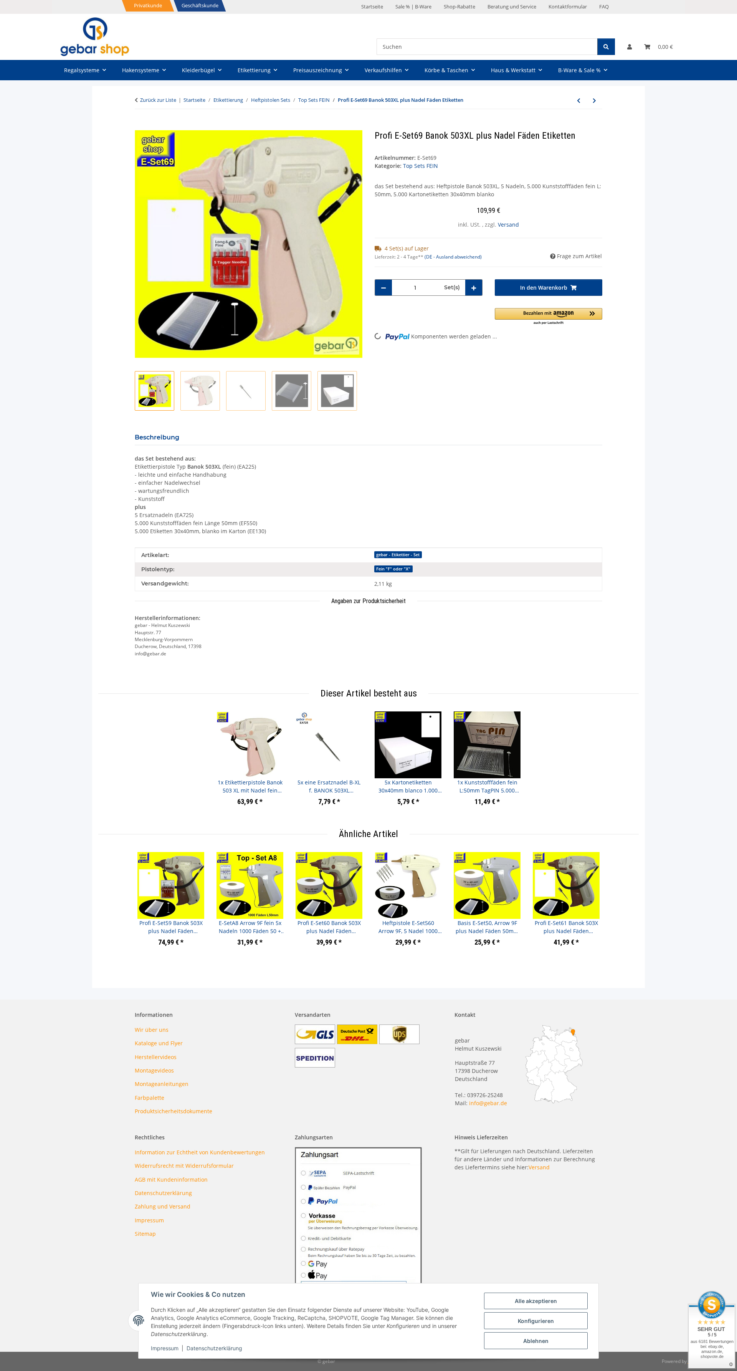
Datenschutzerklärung (214, 1348)
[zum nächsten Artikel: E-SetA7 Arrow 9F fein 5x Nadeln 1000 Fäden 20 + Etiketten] (594, 100)
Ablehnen (536, 1341)
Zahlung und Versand (162, 1206)
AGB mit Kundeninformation (171, 1179)
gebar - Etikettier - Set (398, 554)
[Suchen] (606, 46)
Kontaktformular (568, 6)
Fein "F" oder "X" (393, 569)
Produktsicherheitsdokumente (173, 1111)
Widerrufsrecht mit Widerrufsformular (184, 1165)
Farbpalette (149, 1097)
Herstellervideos (156, 1057)
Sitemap (145, 1233)
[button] (629, 46)
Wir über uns (152, 1029)
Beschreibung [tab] (157, 437)
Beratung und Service (511, 6)
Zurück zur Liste (158, 99)
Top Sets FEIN (420, 165)
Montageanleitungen (161, 1084)
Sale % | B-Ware (413, 6)
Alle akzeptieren (536, 1301)
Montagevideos (154, 1070)
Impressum (164, 1348)
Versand (508, 224)
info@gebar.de (488, 1103)
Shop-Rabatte (459, 6)
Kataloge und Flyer (159, 1043)
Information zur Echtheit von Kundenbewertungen (200, 1152)
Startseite (372, 6)
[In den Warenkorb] (141, 126)
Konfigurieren (536, 1321)
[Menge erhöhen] (473, 287)
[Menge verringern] (383, 287)
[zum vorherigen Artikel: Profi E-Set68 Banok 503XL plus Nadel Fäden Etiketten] (579, 100)
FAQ (604, 6)
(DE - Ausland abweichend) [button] (453, 257)
